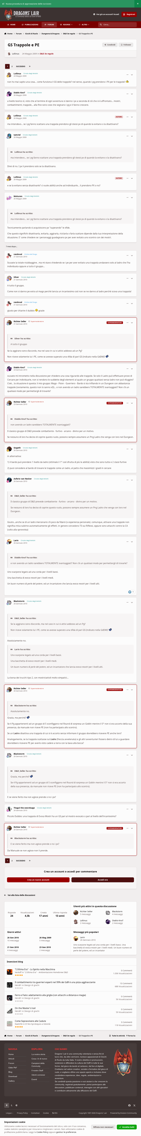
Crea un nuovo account (38, 879)
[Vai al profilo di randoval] (9, 255)
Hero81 (18, 985)
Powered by (123, 1113)
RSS (55, 1113)
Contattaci (35, 1113)
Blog (10, 1072)
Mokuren (18, 196)
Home (11, 1054)
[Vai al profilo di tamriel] (9, 136)
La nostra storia (38, 1054)
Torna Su (131, 1036)
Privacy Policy (22, 1113)
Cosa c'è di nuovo (39, 1059)
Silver (16, 277)
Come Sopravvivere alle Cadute (30, 1021)
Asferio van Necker (23, 479)
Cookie (46, 1113)
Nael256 (18, 1024)
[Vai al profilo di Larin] (9, 541)
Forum (11, 1063)
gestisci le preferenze (66, 1132)
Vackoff (18, 972)
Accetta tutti (128, 1127)
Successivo (20, 66)
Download (12, 1076)
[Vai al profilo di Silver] (9, 278)
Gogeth (17, 448)
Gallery (11, 1081)
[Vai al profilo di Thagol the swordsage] (9, 809)
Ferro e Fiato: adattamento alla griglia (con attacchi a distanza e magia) (50, 995)
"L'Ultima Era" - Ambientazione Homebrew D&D (46, 972)
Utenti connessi (38, 1075)
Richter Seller (20, 321)
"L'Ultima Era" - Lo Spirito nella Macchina (35, 969)
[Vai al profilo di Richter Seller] (9, 322)
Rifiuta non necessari (103, 1127)
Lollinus (15, 53)
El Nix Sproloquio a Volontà (37, 1024)
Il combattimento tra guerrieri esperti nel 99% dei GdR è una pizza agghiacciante (55, 982)
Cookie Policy (42, 1132)
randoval (18, 254)
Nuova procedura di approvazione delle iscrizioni (28, 3)
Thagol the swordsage (24, 808)
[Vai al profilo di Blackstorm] (9, 602)
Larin (16, 540)
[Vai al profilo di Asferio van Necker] (9, 480)
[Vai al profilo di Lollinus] (9, 53)
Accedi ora (103, 879)
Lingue (9, 1113)
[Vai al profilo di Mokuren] (9, 197)
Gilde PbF (12, 1068)
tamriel (17, 135)
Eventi (34, 1079)
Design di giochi (31, 985)
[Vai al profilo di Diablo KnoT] (9, 93)
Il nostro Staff (37, 1070)
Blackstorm (19, 601)
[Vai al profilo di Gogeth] (9, 449)
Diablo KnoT (19, 92)
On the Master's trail (25, 1008)
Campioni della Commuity (38, 1064)
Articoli (11, 1059)
